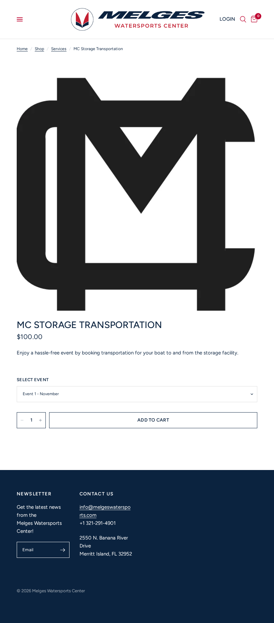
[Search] (243, 19)
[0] (253, 19)
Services (58, 48)
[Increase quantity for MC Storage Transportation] (40, 420)
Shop (39, 48)
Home (22, 48)
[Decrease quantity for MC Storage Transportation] (22, 420)
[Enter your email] (63, 550)
